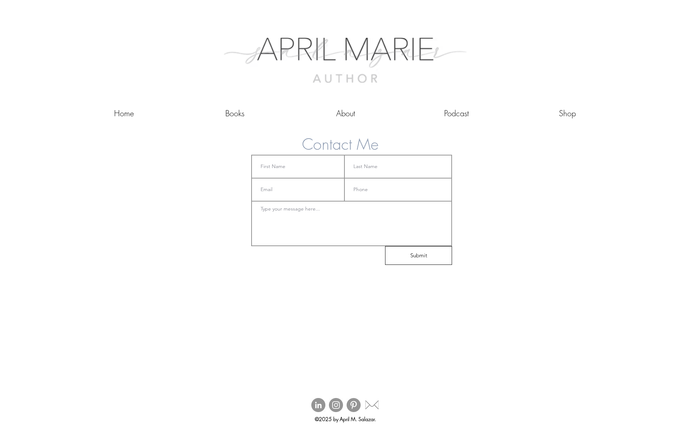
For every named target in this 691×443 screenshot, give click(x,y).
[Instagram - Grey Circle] (336, 405)
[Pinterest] (354, 405)
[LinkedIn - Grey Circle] (318, 405)
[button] (234, 113)
